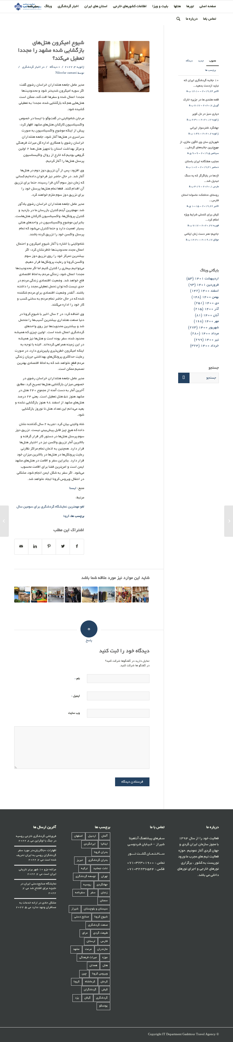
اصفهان (78, 836)
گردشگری (102, 998)
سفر (92, 892)
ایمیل (75, 696)
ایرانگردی (89, 844)
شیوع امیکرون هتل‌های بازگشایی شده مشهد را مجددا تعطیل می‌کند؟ (51, 51)
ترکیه (84, 868)
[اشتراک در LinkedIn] (35, 546)
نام (77, 678)
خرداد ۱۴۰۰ (210, 346)
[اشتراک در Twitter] (63, 546)
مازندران (102, 949)
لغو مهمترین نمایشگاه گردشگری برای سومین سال (50, 507)
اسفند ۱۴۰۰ (210, 291)
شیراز (74, 909)
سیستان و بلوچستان (96, 909)
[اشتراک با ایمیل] (21, 546)
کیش (105, 989)
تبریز (80, 860)
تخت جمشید (100, 868)
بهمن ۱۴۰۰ (210, 297)
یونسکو (103, 1006)
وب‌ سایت (74, 713)
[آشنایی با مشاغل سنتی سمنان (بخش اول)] (228, 521)
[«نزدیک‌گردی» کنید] (39, 594)
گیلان (87, 998)
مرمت (88, 949)
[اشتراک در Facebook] (77, 546)
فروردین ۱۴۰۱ (208, 285)
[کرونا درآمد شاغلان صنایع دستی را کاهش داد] (124, 594)
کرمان (104, 981)
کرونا (66, 516)
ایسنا (72, 488)
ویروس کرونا (100, 973)
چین (84, 973)
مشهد (76, 949)
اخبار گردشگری (31, 67)
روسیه (87, 884)
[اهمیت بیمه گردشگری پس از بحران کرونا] (73, 594)
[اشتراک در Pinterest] (49, 546)
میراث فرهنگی (88, 957)
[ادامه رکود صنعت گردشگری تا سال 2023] (90, 594)
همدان (93, 965)
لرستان (91, 941)
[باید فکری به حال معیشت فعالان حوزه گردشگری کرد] (107, 594)
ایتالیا (104, 844)
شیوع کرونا (101, 917)
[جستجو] (178, 19)
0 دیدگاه (54, 67)
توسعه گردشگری (86, 876)
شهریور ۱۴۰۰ (209, 327)
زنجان (104, 892)
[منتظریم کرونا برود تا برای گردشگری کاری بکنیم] (22, 594)
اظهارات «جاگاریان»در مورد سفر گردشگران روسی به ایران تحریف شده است (36, 855)
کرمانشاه (90, 981)
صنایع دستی (81, 917)
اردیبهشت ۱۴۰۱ (207, 278)
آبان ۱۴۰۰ (211, 315)
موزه (105, 957)
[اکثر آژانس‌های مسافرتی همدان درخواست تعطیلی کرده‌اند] (56, 594)
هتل (105, 965)
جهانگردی (102, 884)
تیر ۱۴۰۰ (212, 340)
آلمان (104, 836)
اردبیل (92, 836)
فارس (104, 941)
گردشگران (90, 989)
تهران (104, 876)
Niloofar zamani (66, 73)
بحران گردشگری (98, 860)
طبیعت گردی (100, 933)
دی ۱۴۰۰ (212, 303)
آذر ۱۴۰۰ (211, 309)
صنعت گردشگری (98, 925)
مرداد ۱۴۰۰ (210, 333)
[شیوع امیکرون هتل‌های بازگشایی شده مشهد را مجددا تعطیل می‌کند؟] (123, 66)
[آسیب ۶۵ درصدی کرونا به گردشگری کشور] (140, 594)
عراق (85, 933)
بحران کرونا (101, 852)
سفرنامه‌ (80, 892)
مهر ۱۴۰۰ (211, 321)
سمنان (104, 900)
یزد (77, 998)
